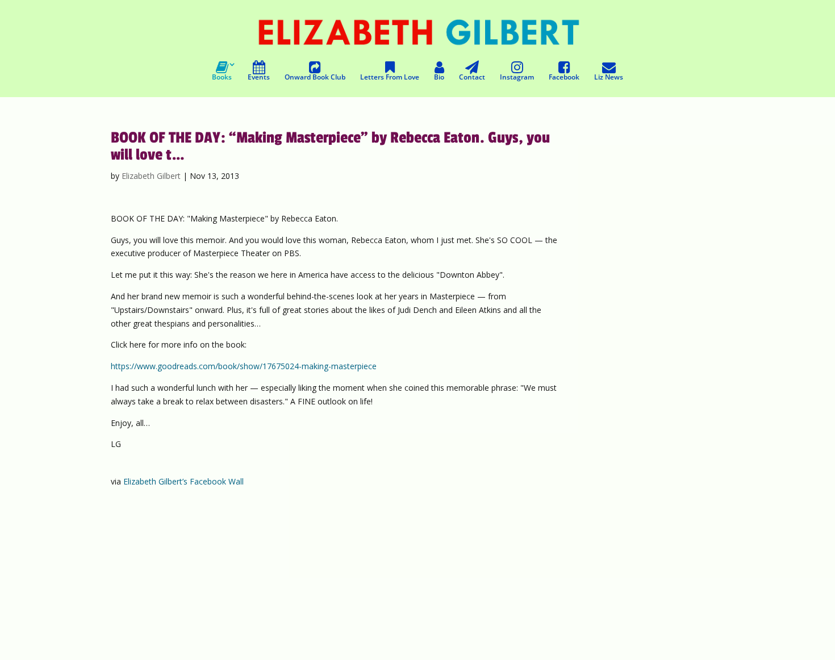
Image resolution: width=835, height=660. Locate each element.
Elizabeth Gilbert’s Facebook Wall (183, 481)
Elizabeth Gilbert (151, 175)
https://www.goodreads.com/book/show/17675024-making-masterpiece (244, 366)
